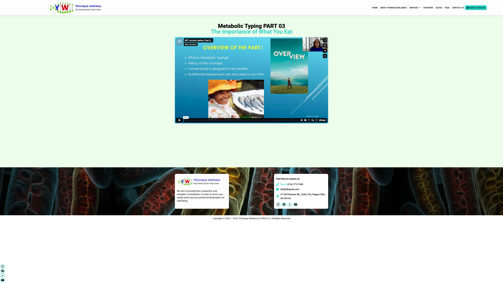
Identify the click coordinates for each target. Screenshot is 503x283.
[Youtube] (2, 280)
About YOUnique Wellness (393, 8)
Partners (428, 8)
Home (375, 8)
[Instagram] (2, 266)
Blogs (439, 8)
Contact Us (458, 8)
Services (413, 8)
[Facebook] (2, 271)
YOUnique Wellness (88, 6)
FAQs (447, 8)
